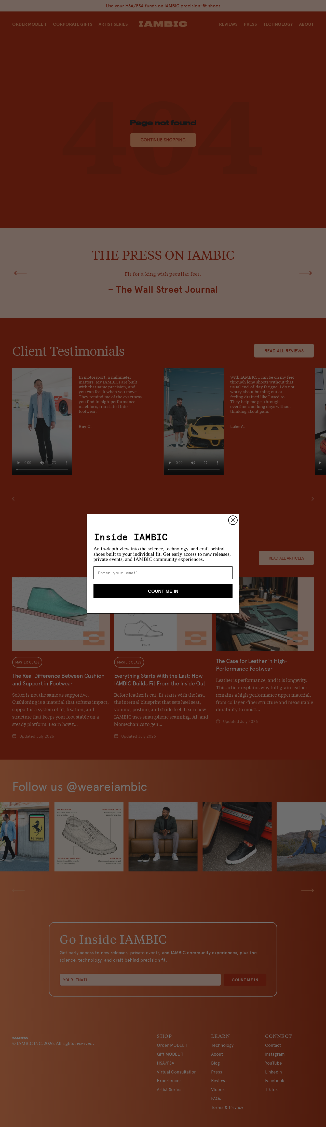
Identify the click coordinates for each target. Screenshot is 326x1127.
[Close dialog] (232, 520)
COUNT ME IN (163, 591)
